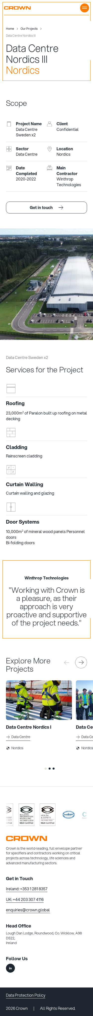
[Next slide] (81, 662)
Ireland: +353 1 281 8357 (26, 889)
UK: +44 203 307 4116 (25, 899)
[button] (46, 769)
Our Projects (29, 29)
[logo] (46, 838)
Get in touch (41, 207)
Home (10, 29)
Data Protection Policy (25, 995)
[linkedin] (10, 968)
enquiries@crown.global (28, 910)
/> (18, 825)
